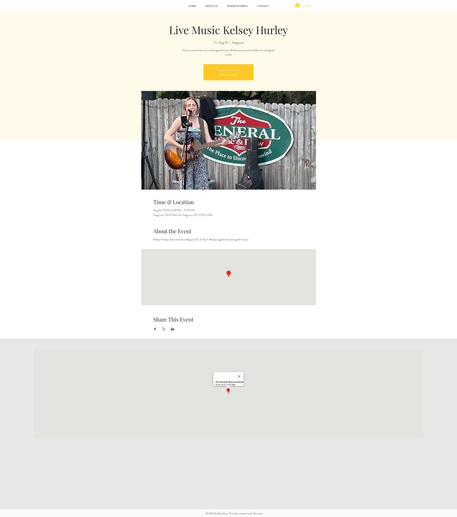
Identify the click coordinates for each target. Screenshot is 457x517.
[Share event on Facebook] (155, 329)
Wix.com (258, 513)
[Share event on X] (163, 329)
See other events (228, 74)
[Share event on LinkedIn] (172, 329)
